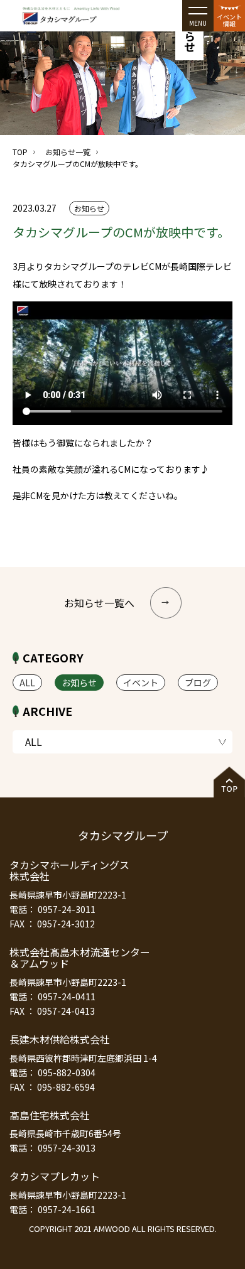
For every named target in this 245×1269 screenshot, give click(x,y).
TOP (20, 151)
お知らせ (79, 682)
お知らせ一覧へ (99, 602)
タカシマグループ (123, 835)
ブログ (198, 682)
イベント (140, 682)
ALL (27, 682)
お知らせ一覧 (67, 151)
